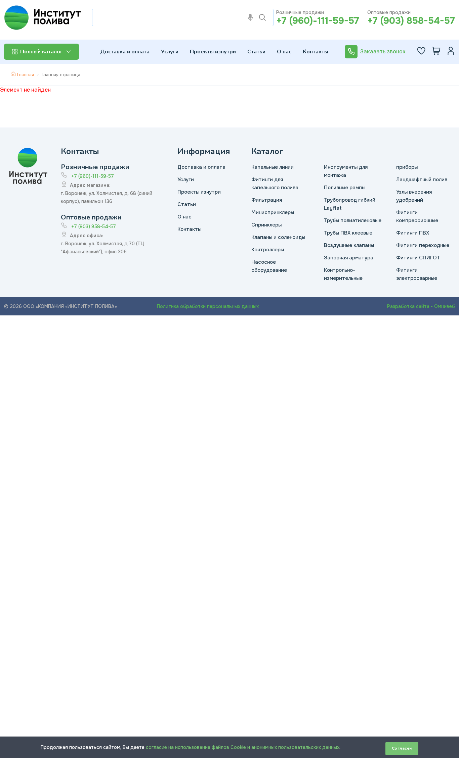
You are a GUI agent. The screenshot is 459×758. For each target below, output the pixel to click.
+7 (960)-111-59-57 (317, 21)
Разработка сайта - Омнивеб (421, 306)
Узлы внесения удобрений (414, 196)
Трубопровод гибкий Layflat (349, 204)
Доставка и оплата (125, 51)
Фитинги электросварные (416, 274)
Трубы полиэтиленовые (352, 220)
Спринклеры (266, 224)
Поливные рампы (344, 187)
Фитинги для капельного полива (274, 183)
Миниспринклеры (272, 212)
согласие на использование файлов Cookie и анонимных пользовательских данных (242, 747)
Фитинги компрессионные (417, 216)
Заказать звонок (383, 51)
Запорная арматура (348, 257)
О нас (284, 51)
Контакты (315, 51)
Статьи (256, 51)
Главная (25, 74)
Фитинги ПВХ (412, 233)
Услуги (169, 51)
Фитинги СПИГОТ (418, 257)
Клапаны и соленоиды (278, 237)
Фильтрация (266, 200)
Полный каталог (41, 51)
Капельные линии (272, 167)
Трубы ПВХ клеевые (348, 233)
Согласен (402, 748)
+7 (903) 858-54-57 (411, 21)
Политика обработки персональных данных (208, 306)
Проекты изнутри (213, 51)
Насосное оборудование (269, 266)
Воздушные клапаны (349, 245)
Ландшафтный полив (421, 179)
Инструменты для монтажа (346, 171)
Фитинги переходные (422, 245)
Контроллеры (267, 249)
